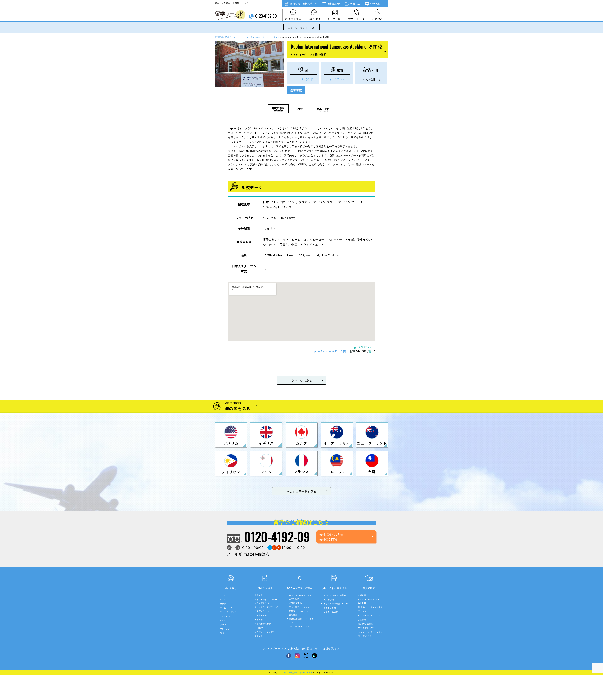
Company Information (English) (369, 601)
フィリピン (225, 616)
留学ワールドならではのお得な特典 (301, 613)
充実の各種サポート (298, 602)
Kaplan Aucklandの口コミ (327, 351)
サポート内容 (356, 18)
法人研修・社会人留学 (265, 632)
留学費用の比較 (331, 611)
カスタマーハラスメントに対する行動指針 (370, 634)
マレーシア (225, 628)
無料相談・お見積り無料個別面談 (332, 536)
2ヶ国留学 (259, 627)
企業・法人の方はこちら (369, 615)
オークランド (337, 79)
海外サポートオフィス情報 (370, 607)
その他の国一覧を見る (301, 491)
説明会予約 (329, 599)
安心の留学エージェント (300, 607)
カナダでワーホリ (263, 611)
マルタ (223, 620)
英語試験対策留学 (263, 623)
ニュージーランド (303, 79)
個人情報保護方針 (366, 623)
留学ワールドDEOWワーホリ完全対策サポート (267, 601)
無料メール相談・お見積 (335, 595)
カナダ (223, 603)
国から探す (314, 18)
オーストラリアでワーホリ (267, 607)
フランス (224, 624)
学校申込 (355, 3)
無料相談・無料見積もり (303, 3)
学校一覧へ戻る (301, 380)
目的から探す (335, 18)
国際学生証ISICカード (299, 626)
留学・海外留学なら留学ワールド (297, 672)
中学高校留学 (261, 615)
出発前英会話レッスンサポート (301, 620)
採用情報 (362, 619)
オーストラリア (227, 607)
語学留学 (259, 595)
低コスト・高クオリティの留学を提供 (301, 597)
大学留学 (259, 619)
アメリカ (224, 595)
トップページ (275, 648)
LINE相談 (375, 3)
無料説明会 (333, 3)
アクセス (377, 18)
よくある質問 (330, 607)
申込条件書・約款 (366, 627)
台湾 (222, 632)
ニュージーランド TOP (301, 28)
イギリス (224, 599)
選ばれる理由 (293, 18)
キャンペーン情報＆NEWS (336, 603)
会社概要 (362, 595)
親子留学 (259, 636)
